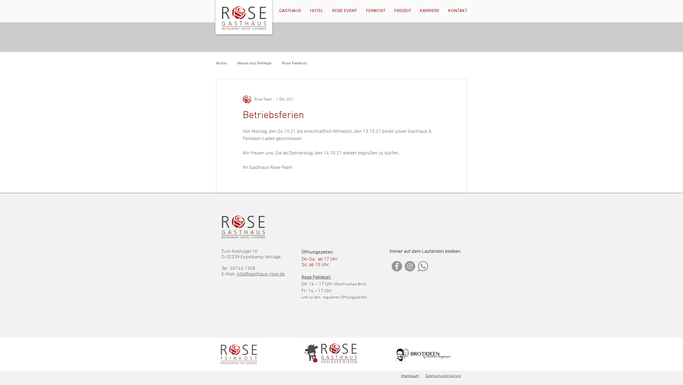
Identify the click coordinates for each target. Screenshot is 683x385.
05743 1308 (242, 268)
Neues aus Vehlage (254, 63)
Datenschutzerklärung (443, 376)
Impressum (410, 376)
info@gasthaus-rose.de (261, 274)
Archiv (221, 63)
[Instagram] (410, 266)
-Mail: (230, 274)
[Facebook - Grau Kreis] (397, 266)
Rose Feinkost (294, 63)
